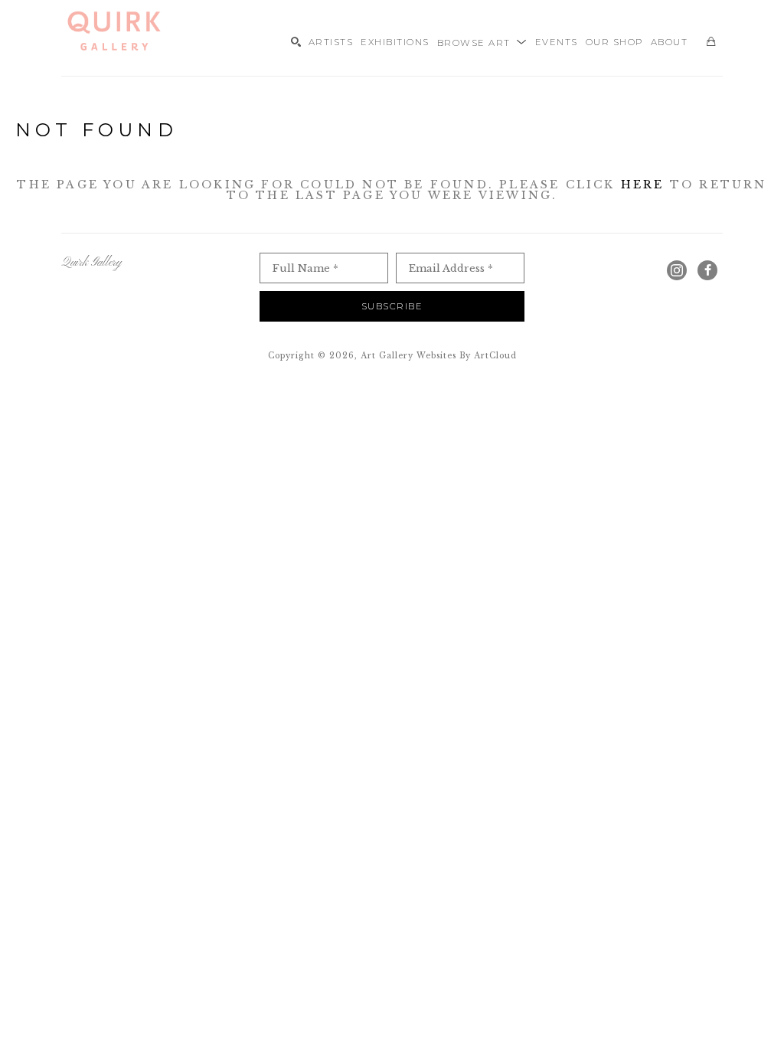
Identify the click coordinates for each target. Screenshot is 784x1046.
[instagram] (677, 270)
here (643, 184)
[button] (482, 41)
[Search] (296, 42)
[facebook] (707, 270)
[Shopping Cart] (711, 42)
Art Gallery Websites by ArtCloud (439, 356)
